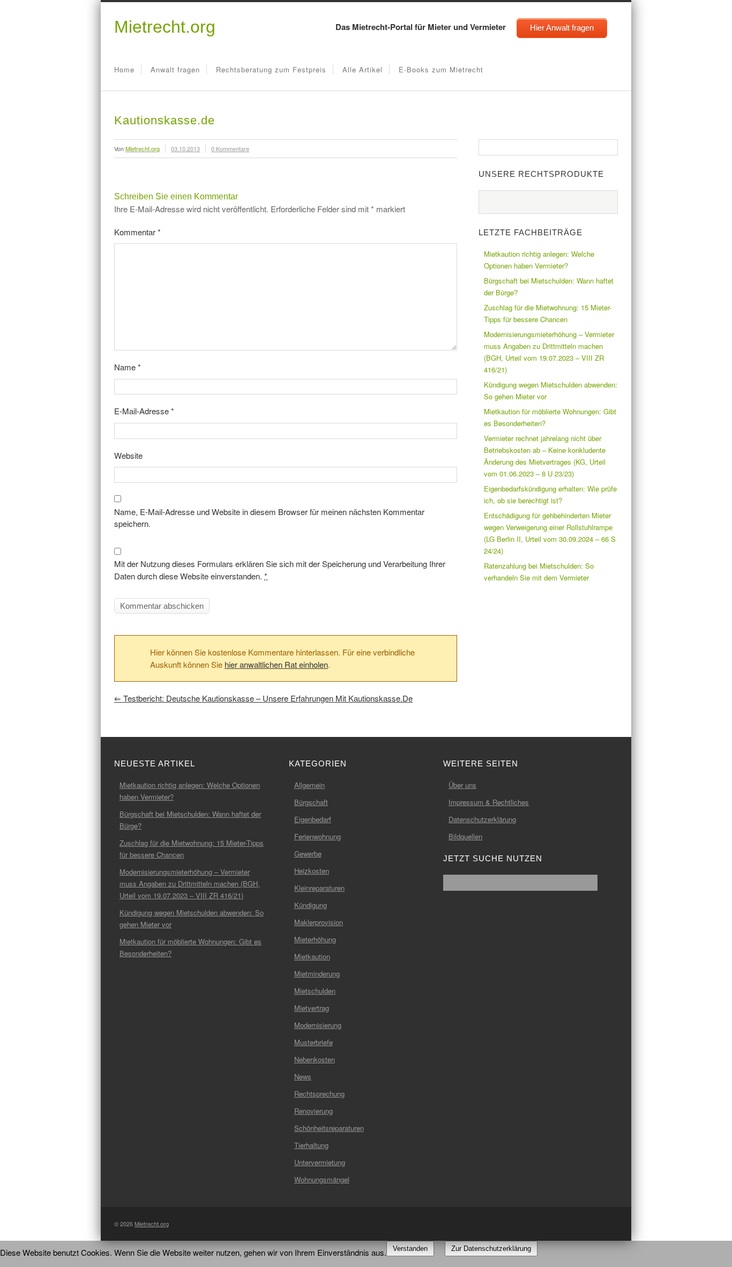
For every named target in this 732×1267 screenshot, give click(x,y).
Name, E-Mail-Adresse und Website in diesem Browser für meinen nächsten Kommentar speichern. (269, 518)
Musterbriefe (313, 1042)
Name (127, 366)
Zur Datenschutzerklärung (491, 1248)
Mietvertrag (311, 1008)
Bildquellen (465, 836)
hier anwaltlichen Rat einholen (276, 664)
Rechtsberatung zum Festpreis (271, 69)
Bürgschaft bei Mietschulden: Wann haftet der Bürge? (549, 286)
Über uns (462, 785)
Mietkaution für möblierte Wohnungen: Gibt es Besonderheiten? (550, 417)
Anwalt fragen (175, 69)
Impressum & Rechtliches (489, 802)
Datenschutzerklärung (482, 819)
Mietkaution (312, 956)
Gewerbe (308, 853)
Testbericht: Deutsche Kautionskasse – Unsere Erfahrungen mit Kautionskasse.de (263, 698)
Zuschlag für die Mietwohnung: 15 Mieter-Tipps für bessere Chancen (547, 313)
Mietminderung (317, 973)
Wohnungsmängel (321, 1179)
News (302, 1076)
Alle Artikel (362, 69)
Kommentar (137, 231)
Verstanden (410, 1248)
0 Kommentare (230, 148)
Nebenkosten (314, 1059)
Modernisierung (317, 1025)
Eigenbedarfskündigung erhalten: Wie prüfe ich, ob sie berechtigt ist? (550, 494)
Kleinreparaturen (319, 888)
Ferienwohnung (317, 836)
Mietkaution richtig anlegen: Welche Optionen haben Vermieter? (539, 260)
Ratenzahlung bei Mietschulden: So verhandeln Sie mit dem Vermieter (539, 572)
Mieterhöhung (315, 939)
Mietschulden (314, 991)
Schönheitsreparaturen (329, 1128)
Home (124, 69)
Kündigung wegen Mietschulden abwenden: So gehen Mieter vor (550, 390)
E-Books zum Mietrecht (441, 69)
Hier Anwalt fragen (562, 27)
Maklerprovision (318, 922)
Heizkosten (311, 871)
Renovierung (313, 1111)
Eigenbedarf (312, 819)
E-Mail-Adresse (144, 410)
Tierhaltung (311, 1145)
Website (128, 455)
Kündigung (310, 905)
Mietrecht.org (164, 26)
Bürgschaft (311, 802)
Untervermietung (319, 1162)
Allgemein (309, 785)
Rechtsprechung (319, 1094)
